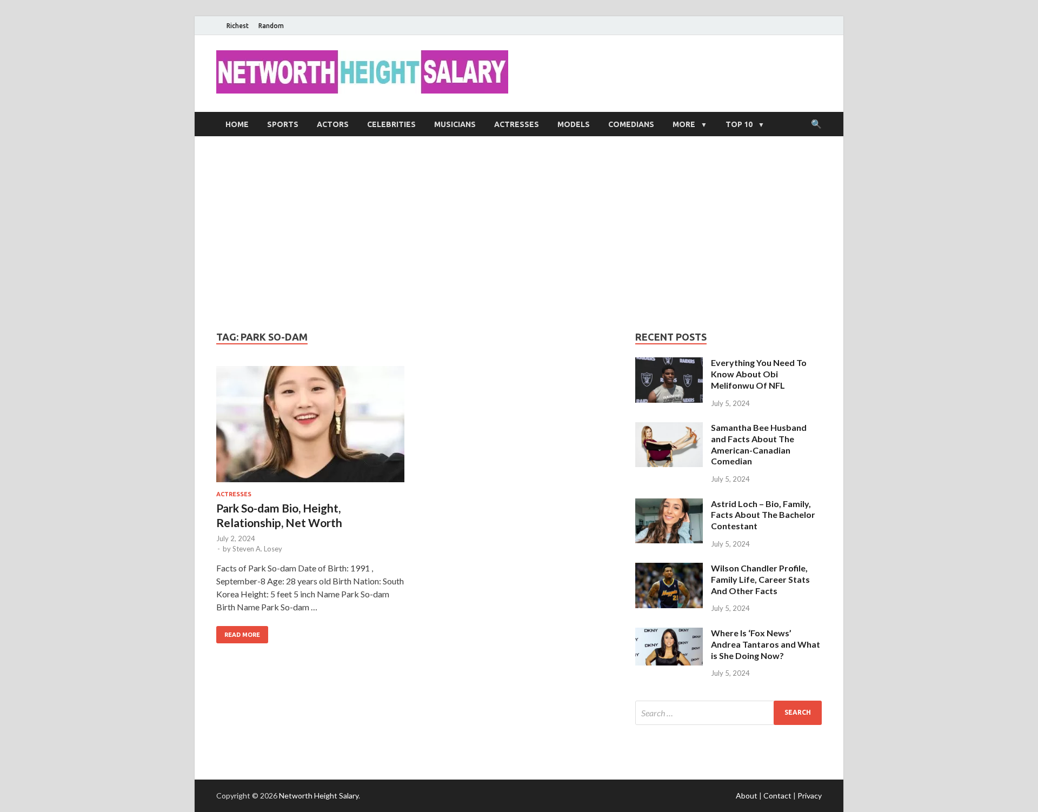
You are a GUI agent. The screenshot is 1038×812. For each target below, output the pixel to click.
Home (237, 124)
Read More (242, 634)
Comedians (631, 124)
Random (271, 25)
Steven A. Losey (257, 548)
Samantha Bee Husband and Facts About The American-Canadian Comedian (759, 444)
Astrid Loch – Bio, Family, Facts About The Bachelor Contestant (763, 514)
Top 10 (739, 124)
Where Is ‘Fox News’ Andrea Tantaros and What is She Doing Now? (765, 644)
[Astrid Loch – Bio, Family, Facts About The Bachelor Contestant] (669, 505)
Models (573, 124)
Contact (777, 795)
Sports (282, 124)
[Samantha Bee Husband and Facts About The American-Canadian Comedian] (669, 428)
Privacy (809, 795)
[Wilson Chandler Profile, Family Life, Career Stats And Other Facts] (669, 569)
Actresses (516, 124)
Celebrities (391, 124)
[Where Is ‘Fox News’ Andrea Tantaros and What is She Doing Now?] (669, 634)
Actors (333, 124)
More (684, 124)
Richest (238, 25)
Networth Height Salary (318, 795)
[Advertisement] (519, 233)
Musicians (455, 124)
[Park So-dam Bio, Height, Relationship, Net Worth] (310, 428)
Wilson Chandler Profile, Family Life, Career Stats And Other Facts (760, 579)
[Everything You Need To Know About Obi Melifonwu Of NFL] (669, 363)
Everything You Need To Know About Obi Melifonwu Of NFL (759, 373)
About (746, 795)
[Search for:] (728, 713)
